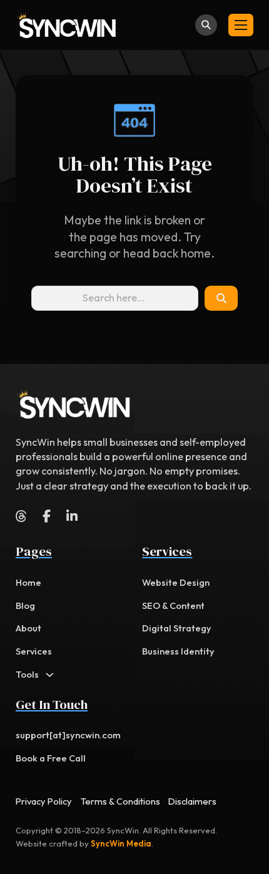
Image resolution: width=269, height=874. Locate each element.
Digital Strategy (176, 628)
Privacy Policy (44, 801)
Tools (27, 674)
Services (34, 651)
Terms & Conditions (120, 801)
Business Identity (178, 651)
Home (28, 582)
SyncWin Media (121, 843)
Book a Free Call (51, 758)
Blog (25, 605)
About (28, 628)
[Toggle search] (206, 25)
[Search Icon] (221, 298)
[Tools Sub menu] (49, 675)
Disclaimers (192, 801)
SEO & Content (173, 605)
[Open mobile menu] (241, 25)
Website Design (176, 582)
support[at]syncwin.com (68, 735)
